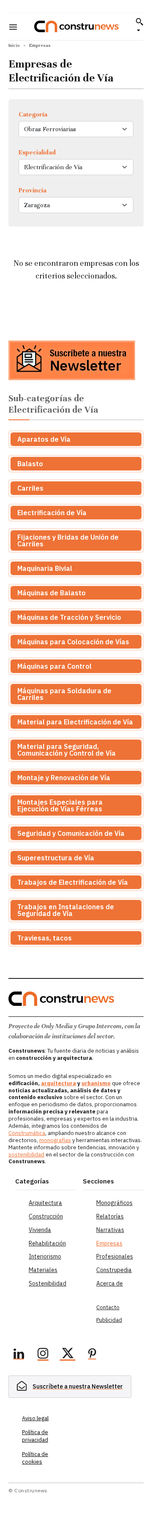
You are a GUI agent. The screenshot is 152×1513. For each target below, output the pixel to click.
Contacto (107, 1307)
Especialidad (37, 152)
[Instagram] (43, 1355)
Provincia (32, 190)
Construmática (26, 1133)
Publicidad (109, 1320)
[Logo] (76, 26)
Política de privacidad (35, 1436)
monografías (55, 1140)
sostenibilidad (26, 1154)
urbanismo (96, 1083)
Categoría (33, 114)
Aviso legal (35, 1418)
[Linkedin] (18, 1355)
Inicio (14, 45)
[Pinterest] (92, 1355)
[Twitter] (67, 1355)
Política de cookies (35, 1458)
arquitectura (58, 1083)
